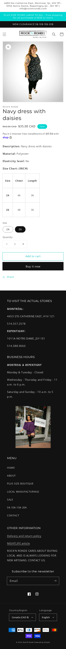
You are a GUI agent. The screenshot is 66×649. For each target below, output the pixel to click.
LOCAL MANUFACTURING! (23, 491)
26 (20, 229)
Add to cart (33, 256)
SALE (10, 499)
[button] (4, 34)
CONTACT (13, 515)
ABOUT (11, 475)
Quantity (7, 237)
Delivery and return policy (24, 536)
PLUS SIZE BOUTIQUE (20, 483)
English (46, 617)
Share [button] (10, 277)
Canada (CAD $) (20, 617)
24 (8, 229)
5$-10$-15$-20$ (17, 507)
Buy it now (33, 266)
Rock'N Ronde (28, 642)
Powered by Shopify (42, 642)
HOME (11, 467)
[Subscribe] (55, 581)
